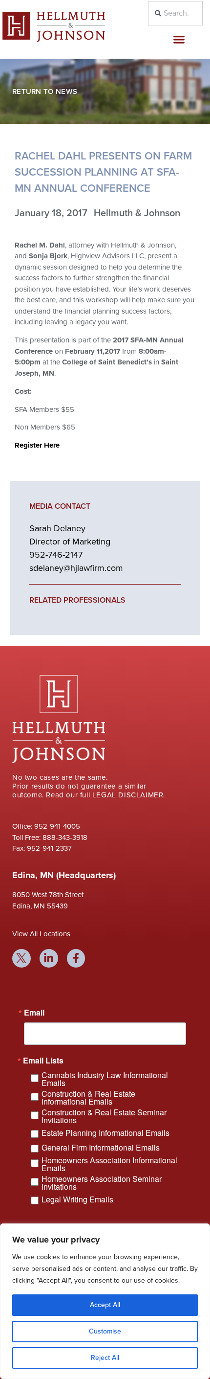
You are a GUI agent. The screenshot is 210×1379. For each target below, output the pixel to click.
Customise (105, 1331)
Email (34, 1013)
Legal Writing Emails (77, 1199)
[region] (105, 1301)
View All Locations (41, 933)
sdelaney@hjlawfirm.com (76, 568)
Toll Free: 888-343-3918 (49, 837)
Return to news (44, 91)
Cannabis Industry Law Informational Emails (105, 1079)
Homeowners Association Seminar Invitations (102, 1183)
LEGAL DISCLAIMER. (128, 795)
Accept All (105, 1305)
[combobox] (175, 13)
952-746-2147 (56, 554)
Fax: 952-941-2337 (42, 848)
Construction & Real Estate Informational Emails (88, 1098)
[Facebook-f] (76, 958)
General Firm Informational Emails (101, 1147)
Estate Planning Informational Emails (105, 1132)
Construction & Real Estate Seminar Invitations (104, 1116)
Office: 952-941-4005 (46, 826)
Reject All (105, 1358)
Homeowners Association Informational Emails (109, 1164)
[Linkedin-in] (49, 958)
